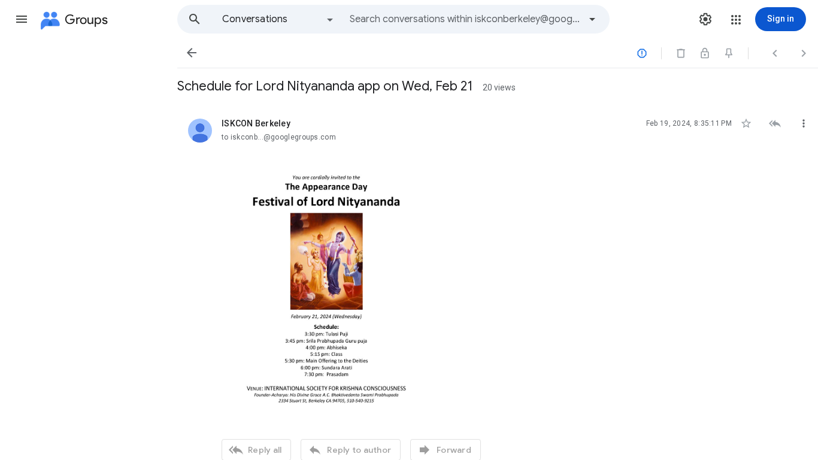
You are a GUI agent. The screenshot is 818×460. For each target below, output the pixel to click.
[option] (278, 19)
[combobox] (464, 19)
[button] (21, 19)
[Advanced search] (592, 19)
